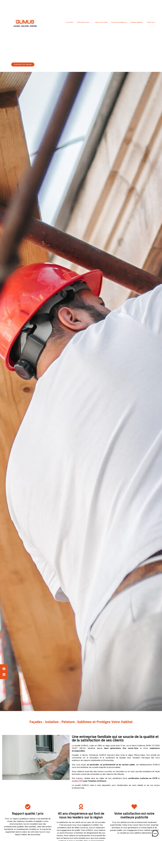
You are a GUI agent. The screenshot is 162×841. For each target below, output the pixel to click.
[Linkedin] (9, 64)
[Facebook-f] (7, 64)
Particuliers (101, 22)
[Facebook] (4, 669)
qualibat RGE (77, 781)
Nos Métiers (83, 22)
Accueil (70, 22)
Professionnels (119, 22)
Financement (136, 22)
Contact (151, 22)
